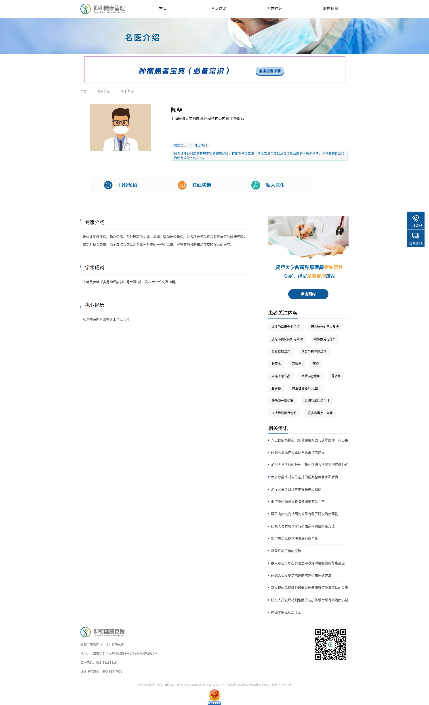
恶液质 (296, 363)
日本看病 (243, 685)
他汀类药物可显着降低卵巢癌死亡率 (298, 501)
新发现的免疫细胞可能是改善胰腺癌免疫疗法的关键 (309, 588)
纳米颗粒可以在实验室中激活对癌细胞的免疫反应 (308, 563)
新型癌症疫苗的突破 (286, 551)
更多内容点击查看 (320, 413)
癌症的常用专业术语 (285, 327)
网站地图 (232, 685)
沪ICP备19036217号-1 (214, 685)
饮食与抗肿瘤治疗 (313, 351)
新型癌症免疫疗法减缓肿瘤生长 (294, 538)
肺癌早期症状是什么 (286, 612)
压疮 (316, 363)
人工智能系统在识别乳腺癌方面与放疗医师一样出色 (309, 440)
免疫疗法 (264, 685)
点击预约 (308, 294)
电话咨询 (415, 225)
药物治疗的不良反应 (325, 327)
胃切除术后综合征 (317, 400)
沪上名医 (127, 91)
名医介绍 (103, 91)
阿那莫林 (253, 685)
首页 (83, 91)
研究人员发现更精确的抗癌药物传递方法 (301, 575)
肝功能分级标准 (282, 400)
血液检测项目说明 (284, 413)
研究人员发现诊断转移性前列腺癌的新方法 (303, 526)
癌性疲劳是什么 (325, 339)
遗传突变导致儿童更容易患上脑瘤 (296, 489)
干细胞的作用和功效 (280, 685)
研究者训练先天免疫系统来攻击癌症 (298, 452)
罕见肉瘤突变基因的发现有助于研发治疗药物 (304, 514)
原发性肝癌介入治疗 (306, 388)
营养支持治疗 (280, 351)
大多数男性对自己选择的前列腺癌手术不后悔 (304, 477)
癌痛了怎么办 (280, 376)
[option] (120, 127)
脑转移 (276, 388)
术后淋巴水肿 (310, 376)
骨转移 (336, 376)
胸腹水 (276, 363)
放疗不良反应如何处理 (287, 339)
